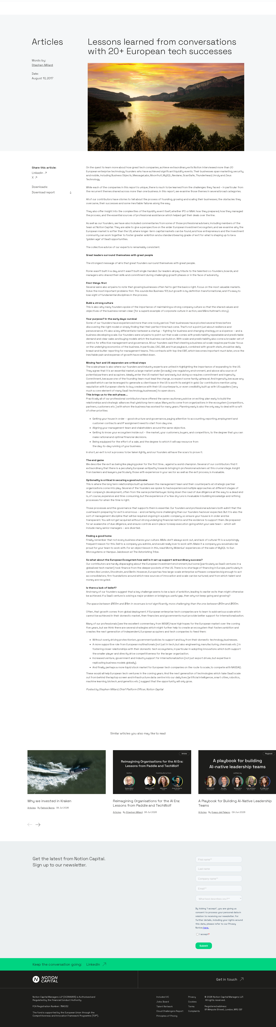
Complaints (194, 1011)
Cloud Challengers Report (169, 1011)
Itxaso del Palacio (220, 812)
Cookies (192, 1001)
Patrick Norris (47, 807)
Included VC (162, 996)
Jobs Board (162, 1001)
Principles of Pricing (166, 1015)
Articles (31, 807)
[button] (37, 824)
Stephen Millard (42, 65)
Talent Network (164, 1006)
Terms (191, 1006)
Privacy (192, 996)
